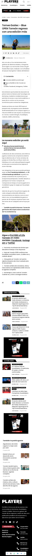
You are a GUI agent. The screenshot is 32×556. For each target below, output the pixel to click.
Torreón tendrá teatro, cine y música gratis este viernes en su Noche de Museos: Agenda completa (11, 470)
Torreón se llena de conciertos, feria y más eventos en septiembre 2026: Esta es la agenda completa (16, 268)
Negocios (20, 311)
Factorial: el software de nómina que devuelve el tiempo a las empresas (15, 248)
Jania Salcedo (15, 308)
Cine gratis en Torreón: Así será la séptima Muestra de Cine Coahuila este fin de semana (15, 261)
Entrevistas (15, 296)
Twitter (11, 243)
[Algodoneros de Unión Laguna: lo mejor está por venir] (25, 445)
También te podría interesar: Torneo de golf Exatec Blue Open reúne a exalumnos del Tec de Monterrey (16, 210)
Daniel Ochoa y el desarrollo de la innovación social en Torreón (10, 457)
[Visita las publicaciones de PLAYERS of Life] (3, 58)
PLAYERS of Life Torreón (13, 236)
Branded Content (16, 377)
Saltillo (24, 324)
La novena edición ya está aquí (14, 80)
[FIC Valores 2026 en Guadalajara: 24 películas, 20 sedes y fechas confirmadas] (6, 367)
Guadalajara (21, 296)
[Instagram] (13, 522)
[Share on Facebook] (6, 53)
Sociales (14, 389)
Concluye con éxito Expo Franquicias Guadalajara (20, 392)
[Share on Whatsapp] (11, 53)
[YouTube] (10, 522)
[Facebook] (3, 522)
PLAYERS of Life (9, 58)
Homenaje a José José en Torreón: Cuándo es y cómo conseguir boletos (14, 273)
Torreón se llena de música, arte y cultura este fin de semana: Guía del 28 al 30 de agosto (11, 483)
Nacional (14, 311)
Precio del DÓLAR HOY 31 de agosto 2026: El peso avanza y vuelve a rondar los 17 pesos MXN (20, 330)
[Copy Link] (18, 53)
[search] (24, 1)
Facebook (16, 240)
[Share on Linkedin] (13, 53)
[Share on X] (8, 53)
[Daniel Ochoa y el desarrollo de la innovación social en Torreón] (25, 455)
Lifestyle (20, 364)
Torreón (5, 20)
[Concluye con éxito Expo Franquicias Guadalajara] (6, 390)
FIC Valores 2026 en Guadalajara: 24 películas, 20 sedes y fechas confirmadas (20, 369)
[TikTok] (17, 522)
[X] (6, 522)
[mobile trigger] (3, 1)
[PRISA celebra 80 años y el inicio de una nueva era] (6, 380)
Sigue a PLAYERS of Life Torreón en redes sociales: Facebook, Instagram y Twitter (16, 84)
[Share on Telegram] (16, 53)
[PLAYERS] (11, 1)
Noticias (19, 324)
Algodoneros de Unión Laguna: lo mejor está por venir (10, 446)
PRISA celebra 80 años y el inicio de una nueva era (20, 381)
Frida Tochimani (16, 321)
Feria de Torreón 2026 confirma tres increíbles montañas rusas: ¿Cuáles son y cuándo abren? (16, 254)
